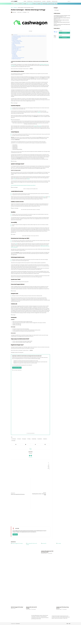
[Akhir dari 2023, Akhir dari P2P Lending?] (33, 574)
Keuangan (24, 3)
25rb (49, 196)
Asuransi (12, 3)
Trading (56, 3)
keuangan (24, 438)
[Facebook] (16, 444)
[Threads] (69, 623)
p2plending (34, 438)
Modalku (28, 178)
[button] (60, 35)
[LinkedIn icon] (29, 455)
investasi (19, 438)
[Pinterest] (35, 444)
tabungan (13, 440)
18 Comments (34, 609)
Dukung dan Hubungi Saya (37, 1)
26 (28, 12)
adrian (14, 1)
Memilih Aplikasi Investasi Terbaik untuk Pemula (61, 22)
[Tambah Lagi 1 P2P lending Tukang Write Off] (63, 574)
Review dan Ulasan (54, 1)
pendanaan (39, 438)
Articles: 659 (30, 457)
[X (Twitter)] (26, 444)
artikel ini (39, 112)
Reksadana (39, 3)
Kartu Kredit (20, 3)
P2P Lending (29, 3)
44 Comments (50, 553)
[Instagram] (67, 623)
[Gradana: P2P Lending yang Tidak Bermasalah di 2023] (48, 546)
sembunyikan (15, 34)
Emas (16, 3)
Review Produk (51, 3)
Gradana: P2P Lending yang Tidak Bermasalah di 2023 (47, 552)
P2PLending (24, 12)
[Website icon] (31, 455)
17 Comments (64, 609)
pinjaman (45, 438)
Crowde (15, 178)
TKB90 (16, 243)
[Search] (69, 1)
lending (28, 438)
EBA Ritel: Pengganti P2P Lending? (17, 607)
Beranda (25, 1)
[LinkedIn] (45, 444)
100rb (45, 196)
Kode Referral (49, 1)
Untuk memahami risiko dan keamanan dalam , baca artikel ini (23, 185)
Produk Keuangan (44, 3)
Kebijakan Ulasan (29, 1)
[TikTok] (68, 623)
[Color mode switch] (68, 1)
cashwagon (13, 438)
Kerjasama (44, 1)
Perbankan (34, 3)
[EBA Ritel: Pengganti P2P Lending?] (18, 574)
